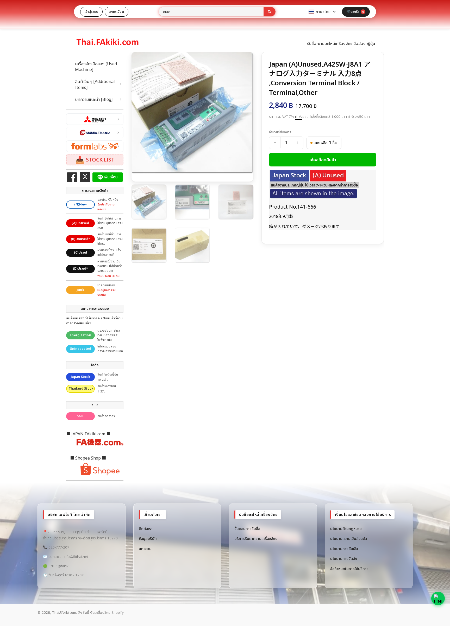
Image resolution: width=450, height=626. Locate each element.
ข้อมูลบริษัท (148, 538)
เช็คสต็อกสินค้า (323, 160)
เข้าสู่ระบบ (91, 11)
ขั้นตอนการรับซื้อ (247, 528)
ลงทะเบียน (116, 11)
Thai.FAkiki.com (64, 612)
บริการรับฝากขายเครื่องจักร (255, 538)
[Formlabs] (94, 146)
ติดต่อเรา (146, 528)
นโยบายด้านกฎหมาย (346, 528)
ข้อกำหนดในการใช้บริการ (349, 568)
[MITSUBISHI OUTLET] (94, 119)
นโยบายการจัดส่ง (343, 558)
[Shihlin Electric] (94, 132)
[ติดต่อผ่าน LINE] (438, 598)
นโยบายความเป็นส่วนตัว (348, 538)
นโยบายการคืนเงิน (344, 548)
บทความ (145, 548)
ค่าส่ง (298, 116)
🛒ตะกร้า (355, 11)
